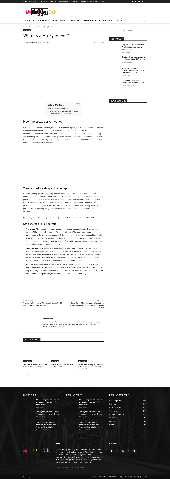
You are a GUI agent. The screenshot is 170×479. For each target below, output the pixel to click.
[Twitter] (45, 48)
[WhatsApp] (56, 48)
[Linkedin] (139, 1)
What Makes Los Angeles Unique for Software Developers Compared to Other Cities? (90, 367)
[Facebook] (132, 1)
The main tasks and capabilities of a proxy (65, 111)
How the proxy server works (58, 108)
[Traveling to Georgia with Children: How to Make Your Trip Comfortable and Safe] (115, 71)
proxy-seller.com (44, 199)
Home (25, 27)
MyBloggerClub (30, 477)
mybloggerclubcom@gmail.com (76, 467)
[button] (144, 20)
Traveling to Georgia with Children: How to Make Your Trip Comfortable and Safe (133, 70)
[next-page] (28, 374)
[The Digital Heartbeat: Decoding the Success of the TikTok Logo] (36, 353)
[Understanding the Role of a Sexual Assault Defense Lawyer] (115, 83)
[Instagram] (135, 1)
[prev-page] (24, 374)
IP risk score (40, 217)
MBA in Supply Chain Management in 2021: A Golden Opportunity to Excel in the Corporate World (87, 305)
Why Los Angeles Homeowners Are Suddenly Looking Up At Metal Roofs (133, 47)
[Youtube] (145, 1)
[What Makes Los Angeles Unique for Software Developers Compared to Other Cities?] (91, 353)
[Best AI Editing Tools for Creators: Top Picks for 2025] (63, 353)
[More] (61, 48)
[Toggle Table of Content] (76, 105)
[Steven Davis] (24, 42)
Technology (32, 27)
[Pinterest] (142, 1)
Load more (127, 92)
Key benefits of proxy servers (61, 113)
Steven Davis (32, 42)
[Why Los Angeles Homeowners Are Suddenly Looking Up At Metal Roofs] (115, 48)
